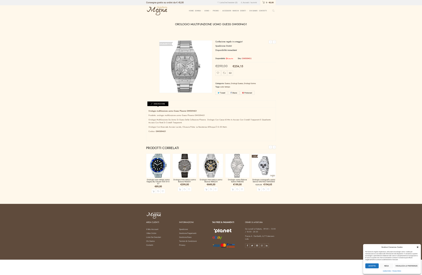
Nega (386, 266)
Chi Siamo (150, 241)
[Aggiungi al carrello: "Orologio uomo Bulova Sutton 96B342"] (233, 189)
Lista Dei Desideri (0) (228, 2)
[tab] (157, 103)
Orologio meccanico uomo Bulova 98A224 (211, 181)
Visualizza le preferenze (406, 266)
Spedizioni (183, 229)
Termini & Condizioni (188, 241)
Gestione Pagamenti (187, 233)
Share (234, 93)
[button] (418, 247)
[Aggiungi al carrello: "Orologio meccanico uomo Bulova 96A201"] (180, 189)
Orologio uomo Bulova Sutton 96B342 (237, 181)
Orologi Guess (237, 83)
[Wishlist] (218, 73)
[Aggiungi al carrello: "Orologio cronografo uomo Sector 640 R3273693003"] (259, 189)
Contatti (149, 245)
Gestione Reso (185, 237)
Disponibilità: (220, 59)
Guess (227, 83)
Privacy (182, 245)
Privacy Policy (396, 271)
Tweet (222, 93)
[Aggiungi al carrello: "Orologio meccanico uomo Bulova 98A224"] (206, 189)
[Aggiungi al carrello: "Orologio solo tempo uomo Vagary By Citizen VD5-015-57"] (153, 191)
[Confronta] (158, 191)
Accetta (372, 266)
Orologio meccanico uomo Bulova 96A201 (184, 181)
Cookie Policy (387, 271)
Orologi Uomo (250, 83)
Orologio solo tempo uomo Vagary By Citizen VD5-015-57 (158, 182)
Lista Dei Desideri (153, 237)
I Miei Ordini (151, 233)
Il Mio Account (152, 229)
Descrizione (159, 104)
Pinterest (248, 93)
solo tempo (225, 87)
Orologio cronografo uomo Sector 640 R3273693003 (263, 181)
